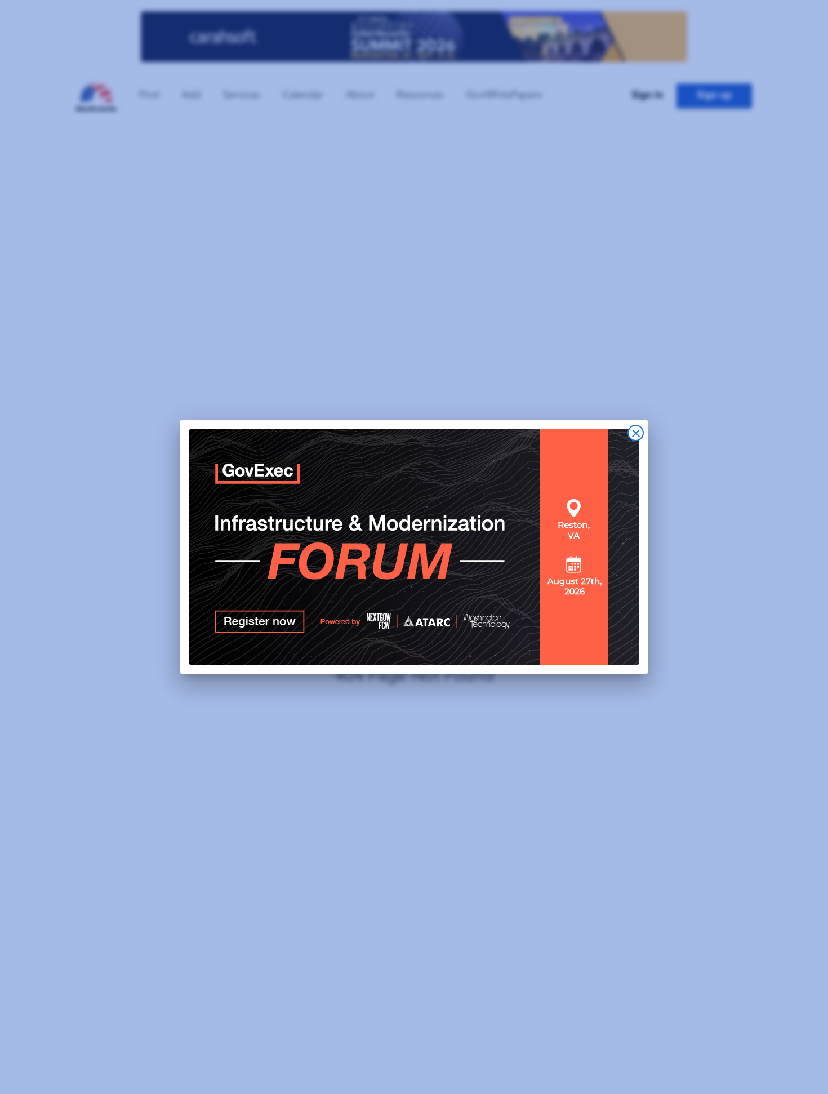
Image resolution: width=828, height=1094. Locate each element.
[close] (635, 433)
